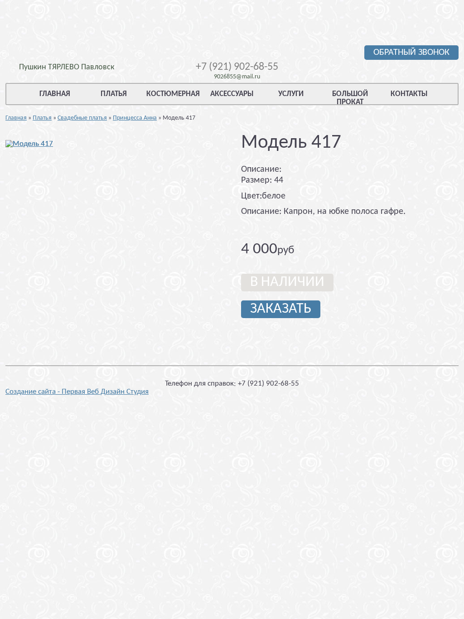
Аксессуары (232, 94)
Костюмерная (173, 94)
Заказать (280, 309)
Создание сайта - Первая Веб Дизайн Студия (77, 392)
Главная (54, 94)
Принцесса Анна (135, 118)
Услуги (291, 94)
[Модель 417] (29, 144)
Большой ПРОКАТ (350, 98)
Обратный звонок (411, 52)
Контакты (409, 94)
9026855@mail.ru (237, 76)
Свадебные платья (82, 118)
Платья (114, 94)
